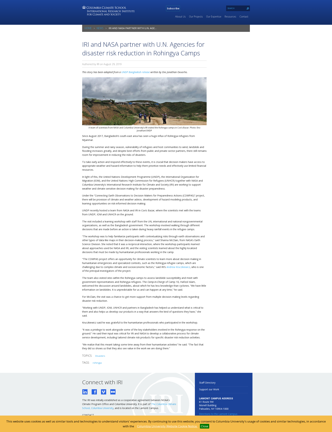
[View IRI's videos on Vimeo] (103, 392)
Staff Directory (207, 382)
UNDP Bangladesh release (135, 72)
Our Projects (196, 16)
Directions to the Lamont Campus (218, 414)
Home (88, 28)
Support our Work (209, 389)
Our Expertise (213, 16)
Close (204, 426)
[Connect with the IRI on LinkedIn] (85, 392)
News (100, 28)
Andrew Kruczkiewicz (178, 267)
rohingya (97, 362)
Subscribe (173, 8)
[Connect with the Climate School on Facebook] (94, 392)
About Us (180, 16)
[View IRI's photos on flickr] (113, 392)
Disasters (100, 355)
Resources (230, 16)
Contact (243, 16)
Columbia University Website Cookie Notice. (167, 426)
